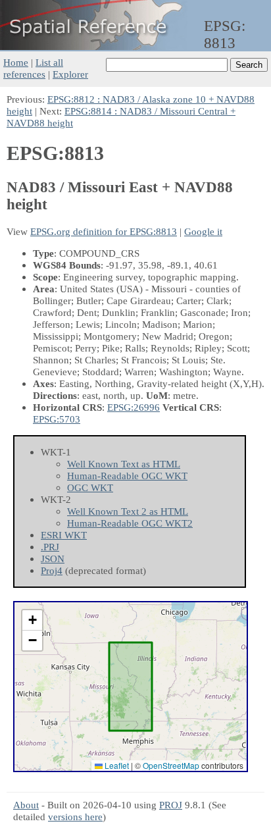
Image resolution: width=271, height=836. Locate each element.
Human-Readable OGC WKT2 (130, 523)
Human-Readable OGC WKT (127, 475)
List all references (33, 68)
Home (15, 62)
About (26, 804)
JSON (52, 558)
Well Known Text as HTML (123, 463)
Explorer (70, 74)
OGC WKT (90, 487)
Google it (203, 231)
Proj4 (51, 570)
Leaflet (116, 765)
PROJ (170, 804)
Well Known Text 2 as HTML (127, 511)
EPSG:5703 (56, 419)
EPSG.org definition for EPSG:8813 (103, 231)
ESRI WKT (64, 534)
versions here (75, 816)
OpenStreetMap (171, 765)
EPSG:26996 (133, 407)
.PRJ (50, 546)
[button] (32, 620)
